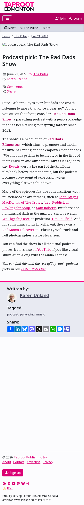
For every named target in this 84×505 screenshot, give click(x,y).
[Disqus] (42, 395)
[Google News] (4, 483)
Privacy (48, 462)
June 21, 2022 (39, 36)
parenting (27, 314)
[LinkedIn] (9, 483)
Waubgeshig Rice (16, 219)
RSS (10, 488)
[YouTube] (14, 483)
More (47, 28)
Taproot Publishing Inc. (31, 457)
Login (77, 18)
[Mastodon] (18, 483)
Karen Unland (17, 79)
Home (6, 36)
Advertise (33, 462)
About (6, 462)
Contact (18, 462)
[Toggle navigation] (7, 18)
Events (14, 166)
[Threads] (28, 483)
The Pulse (30, 28)
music (40, 314)
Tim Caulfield (61, 219)
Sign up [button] (15, 473)
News (12, 28)
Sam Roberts (46, 208)
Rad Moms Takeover (18, 229)
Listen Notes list (33, 269)
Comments (15, 86)
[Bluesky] (23, 483)
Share (11, 91)
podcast (12, 314)
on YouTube (42, 249)
